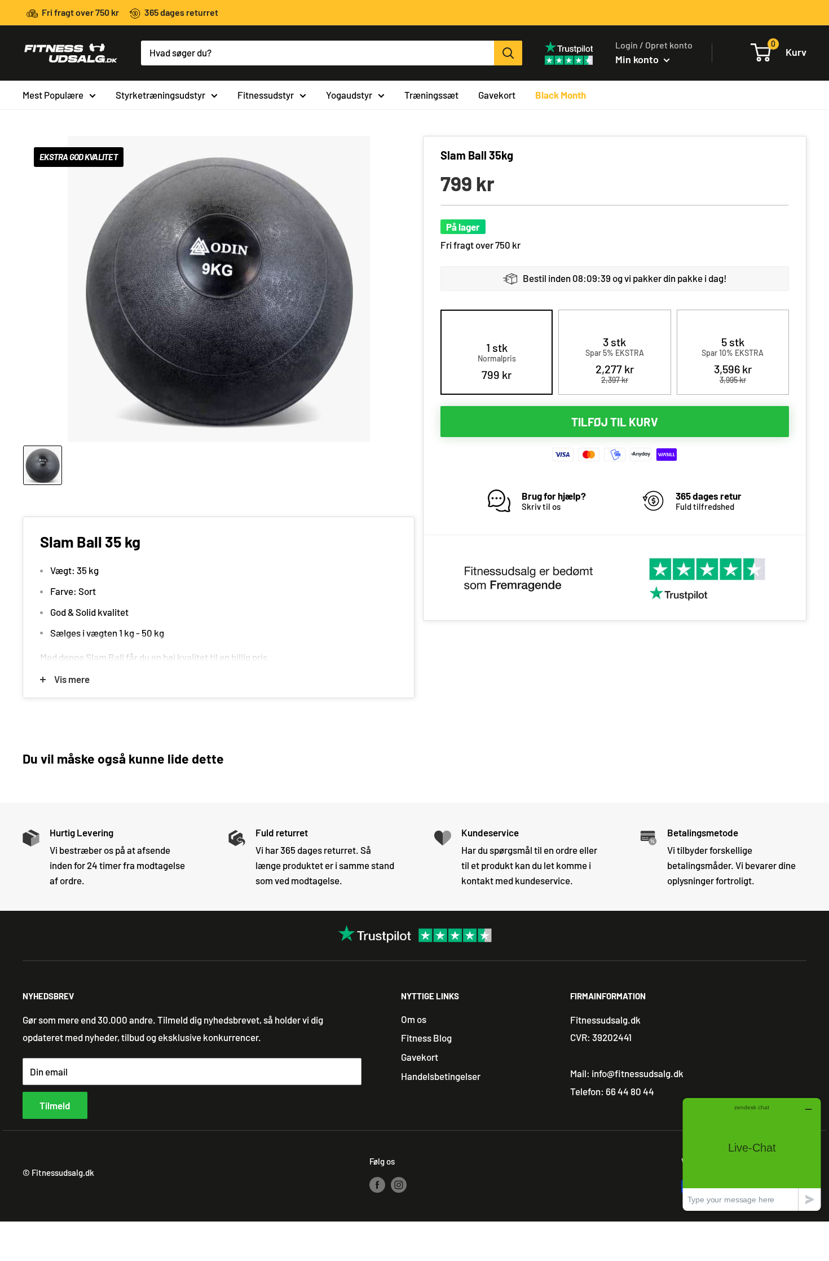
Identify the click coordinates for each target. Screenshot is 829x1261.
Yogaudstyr (349, 94)
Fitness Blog (426, 1037)
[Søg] (508, 53)
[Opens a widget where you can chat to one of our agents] (751, 1154)
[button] (497, 361)
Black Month (560, 94)
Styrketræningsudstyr (160, 94)
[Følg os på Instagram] (399, 1184)
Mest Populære (53, 94)
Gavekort (496, 94)
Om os (413, 1019)
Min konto (638, 59)
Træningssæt (431, 94)
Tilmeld (54, 1105)
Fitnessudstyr (265, 94)
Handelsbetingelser (440, 1076)
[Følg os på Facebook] (377, 1184)
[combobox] (317, 53)
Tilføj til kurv (614, 422)
